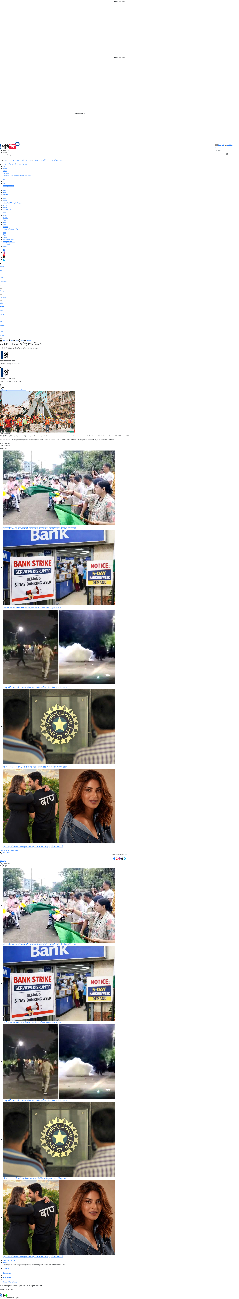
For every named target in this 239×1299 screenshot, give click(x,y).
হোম (4, 166)
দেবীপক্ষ (5, 237)
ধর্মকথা (4, 192)
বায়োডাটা (5, 207)
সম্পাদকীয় (5, 227)
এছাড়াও (2, 335)
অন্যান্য (12, 186)
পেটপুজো (19, 175)
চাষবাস (4, 212)
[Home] (10, 145)
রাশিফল (56, 160)
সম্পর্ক (12, 175)
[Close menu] (0, 263)
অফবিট (4, 190)
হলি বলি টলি (6, 203)
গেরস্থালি (29, 175)
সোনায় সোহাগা (6, 244)
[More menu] (237, 160)
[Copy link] (3, 367)
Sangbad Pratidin (9, 1260)
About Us (6, 1268)
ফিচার (4, 235)
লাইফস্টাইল (44, 160)
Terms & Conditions (10, 1282)
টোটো (25, 175)
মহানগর (6, 160)
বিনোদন (37, 160)
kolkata (5, 1262)
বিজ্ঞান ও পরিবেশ (7, 210)
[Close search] (216, 148)
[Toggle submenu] (0, 288)
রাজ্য (11, 160)
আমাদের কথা (6, 229)
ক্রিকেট (5, 186)
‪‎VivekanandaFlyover (12, 850)
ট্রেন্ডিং (4, 220)
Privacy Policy (8, 1277)
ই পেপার (5, 216)
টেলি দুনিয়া (18, 203)
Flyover (2, 850)
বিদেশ (18, 160)
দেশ (14, 160)
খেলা (31, 160)
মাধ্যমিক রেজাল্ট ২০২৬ (8, 239)
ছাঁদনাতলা (5, 246)
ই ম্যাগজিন (5, 218)
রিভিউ (10, 203)
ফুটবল (8, 186)
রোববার (4, 233)
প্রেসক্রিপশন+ (24, 160)
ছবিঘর (51, 160)
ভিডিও (4, 225)
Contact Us (7, 1273)
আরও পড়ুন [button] (3, 861)
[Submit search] (227, 154)
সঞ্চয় (60, 160)
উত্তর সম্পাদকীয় (13, 229)
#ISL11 (5, 169)
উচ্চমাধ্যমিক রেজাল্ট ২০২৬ (9, 242)
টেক (23, 175)
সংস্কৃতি (14, 203)
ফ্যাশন (15, 175)
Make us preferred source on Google (13, 390)
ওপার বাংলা (5, 195)
